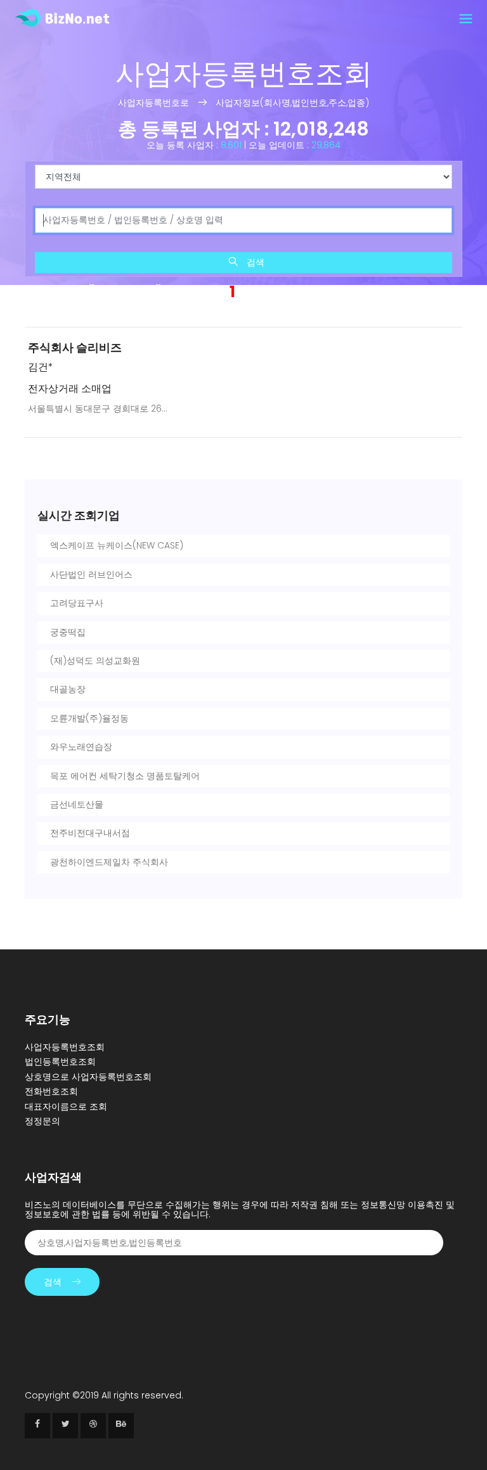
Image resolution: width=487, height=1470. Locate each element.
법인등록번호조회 (60, 1061)
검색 (254, 262)
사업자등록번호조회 (65, 1047)
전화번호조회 (51, 1091)
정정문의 (42, 1121)
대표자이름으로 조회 (66, 1106)
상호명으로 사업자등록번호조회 (88, 1076)
